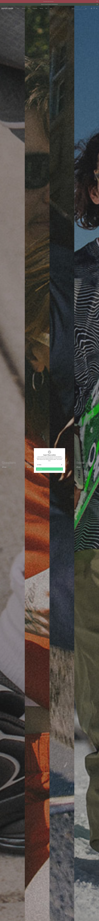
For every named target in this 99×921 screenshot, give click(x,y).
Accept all (39, 469)
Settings (39, 464)
